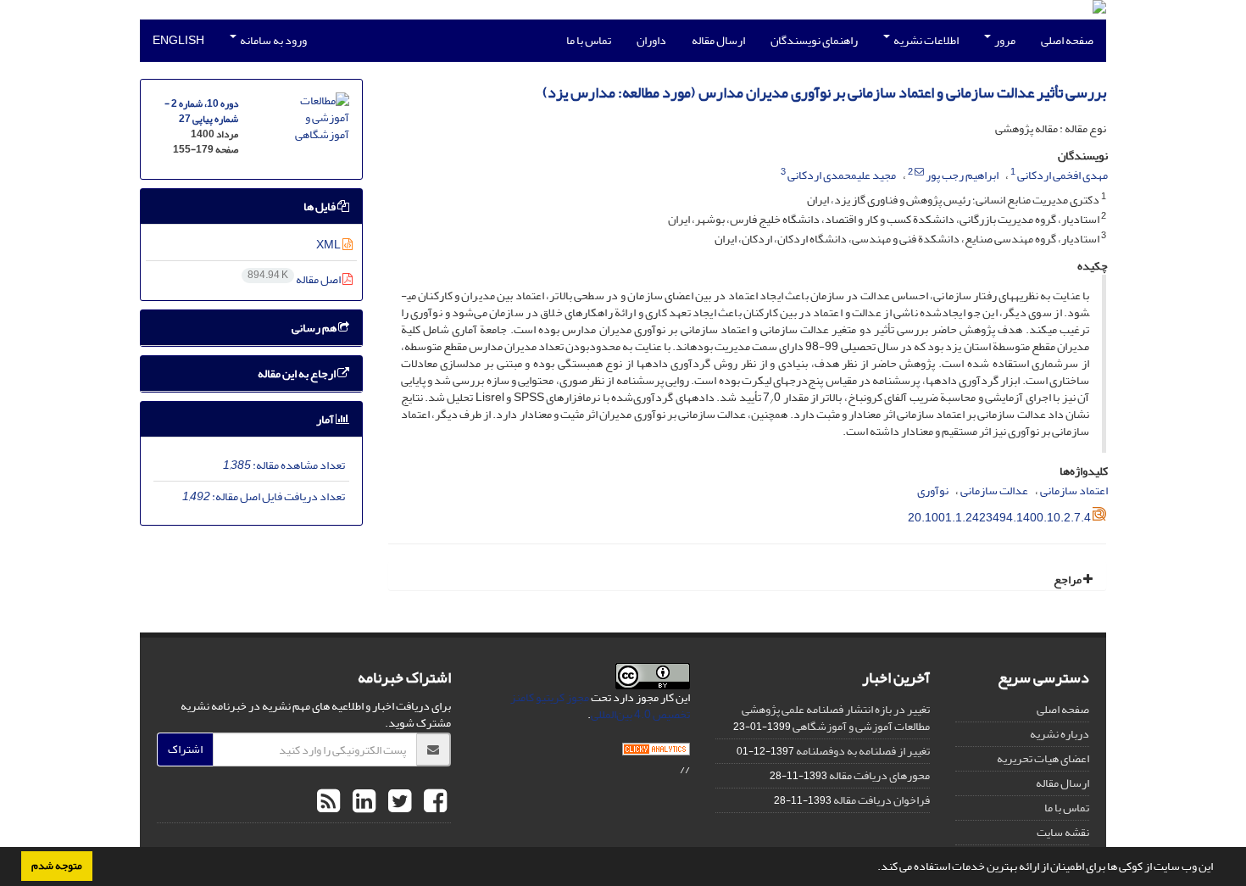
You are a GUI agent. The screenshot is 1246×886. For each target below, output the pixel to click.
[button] (873, 868)
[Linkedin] (362, 802)
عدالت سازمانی (994, 490)
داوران (651, 40)
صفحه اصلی (1067, 40)
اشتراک (185, 749)
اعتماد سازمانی (1074, 490)
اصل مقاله (295, 279)
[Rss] (328, 802)
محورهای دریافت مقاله (879, 775)
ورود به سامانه (272, 40)
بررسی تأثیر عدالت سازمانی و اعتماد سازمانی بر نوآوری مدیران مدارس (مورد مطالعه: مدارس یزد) (824, 93)
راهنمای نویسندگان (814, 40)
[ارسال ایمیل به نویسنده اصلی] (919, 172)
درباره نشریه (1059, 733)
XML (329, 244)
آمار (326, 419)
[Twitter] (397, 802)
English (178, 40)
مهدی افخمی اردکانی (1062, 175)
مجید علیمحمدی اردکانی (841, 175)
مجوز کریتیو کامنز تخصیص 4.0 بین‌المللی (600, 706)
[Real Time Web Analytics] (656, 752)
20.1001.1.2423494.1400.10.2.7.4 (999, 517)
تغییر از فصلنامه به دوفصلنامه (863, 750)
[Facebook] (433, 802)
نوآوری (932, 490)
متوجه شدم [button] (56, 865)
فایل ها (320, 206)
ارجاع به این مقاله (297, 373)
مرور (1004, 40)
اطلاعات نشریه (925, 40)
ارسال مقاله (718, 40)
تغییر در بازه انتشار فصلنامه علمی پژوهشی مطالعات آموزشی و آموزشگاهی (836, 718)
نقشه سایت (1063, 832)
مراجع (1068, 579)
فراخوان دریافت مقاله (881, 799)
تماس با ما (588, 40)
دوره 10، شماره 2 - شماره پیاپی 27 (201, 111)
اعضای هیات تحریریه (1043, 758)
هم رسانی (315, 327)
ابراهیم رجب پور (962, 175)
